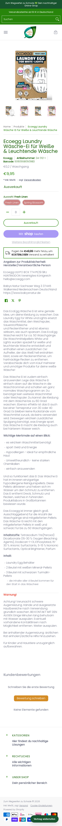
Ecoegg (7, 158)
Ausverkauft (31, 223)
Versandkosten (32, 179)
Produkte (19, 126)
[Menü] (5, 32)
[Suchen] (57, 19)
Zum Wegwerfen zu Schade (17, 801)
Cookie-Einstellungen (41, 805)
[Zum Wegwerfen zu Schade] (30, 32)
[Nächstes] (56, 75)
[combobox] (28, 19)
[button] (56, 32)
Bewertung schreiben (31, 698)
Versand (23, 805)
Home (7, 126)
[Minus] (7, 212)
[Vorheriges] (6, 75)
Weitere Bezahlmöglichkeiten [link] (31, 242)
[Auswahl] (24, 212)
